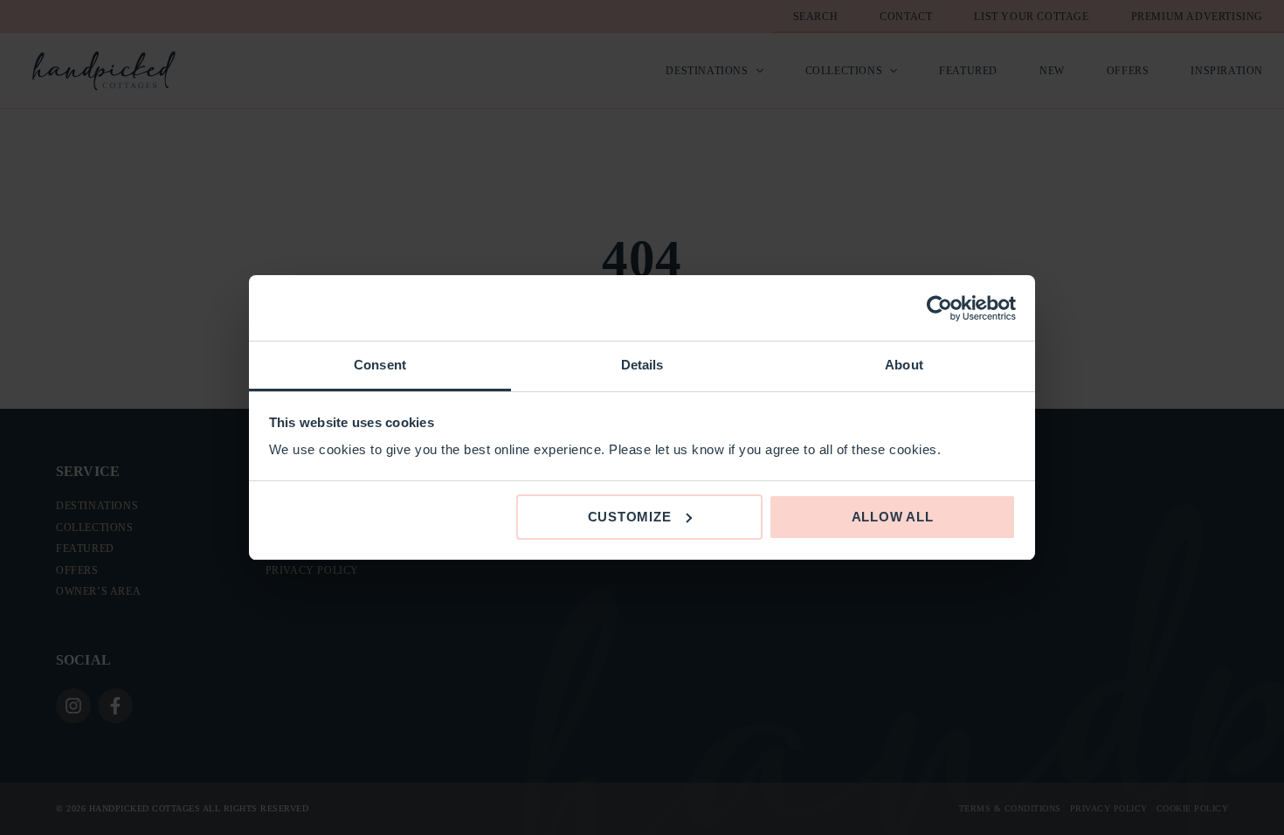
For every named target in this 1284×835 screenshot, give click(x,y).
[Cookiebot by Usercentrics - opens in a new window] (939, 308)
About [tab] (904, 364)
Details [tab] (642, 364)
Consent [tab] (380, 364)
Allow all (893, 516)
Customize (630, 516)
